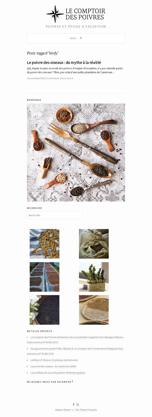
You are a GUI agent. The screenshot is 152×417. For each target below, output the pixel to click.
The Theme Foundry (86, 409)
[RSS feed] (77, 404)
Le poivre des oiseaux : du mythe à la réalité (64, 62)
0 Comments (53, 78)
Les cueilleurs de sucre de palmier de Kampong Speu (57, 372)
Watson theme (63, 409)
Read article (67, 78)
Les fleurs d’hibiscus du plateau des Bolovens (54, 360)
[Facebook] (73, 404)
